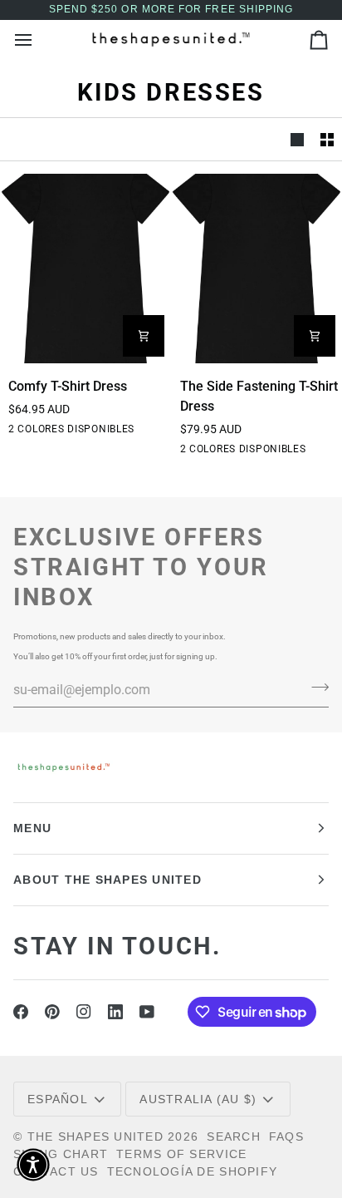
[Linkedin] (115, 1011)
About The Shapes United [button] (107, 879)
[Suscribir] (315, 687)
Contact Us (56, 1171)
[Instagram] (83, 1011)
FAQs (286, 1136)
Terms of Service (181, 1154)
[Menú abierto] (38, 39)
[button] (33, 1164)
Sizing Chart (60, 1154)
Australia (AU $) (197, 1099)
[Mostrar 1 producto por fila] (297, 139)
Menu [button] (32, 828)
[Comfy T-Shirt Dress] (85, 268)
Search (234, 1136)
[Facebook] (20, 1011)
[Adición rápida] (143, 336)
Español (57, 1099)
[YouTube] (146, 1011)
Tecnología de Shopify (192, 1171)
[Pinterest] (52, 1011)
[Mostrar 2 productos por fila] (327, 139)
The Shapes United (95, 1136)
